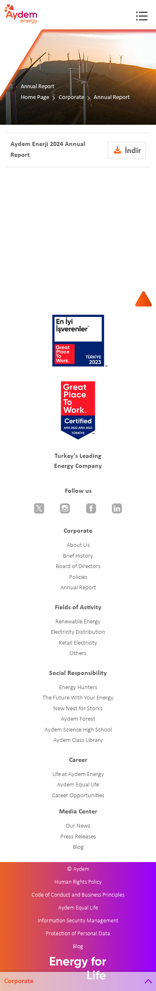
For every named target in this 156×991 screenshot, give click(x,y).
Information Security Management (78, 921)
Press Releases (78, 837)
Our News (78, 826)
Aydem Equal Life (78, 785)
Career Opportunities (78, 796)
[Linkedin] (117, 509)
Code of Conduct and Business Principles (78, 895)
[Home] (27, 18)
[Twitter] (39, 509)
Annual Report (78, 588)
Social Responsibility (78, 673)
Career (78, 760)
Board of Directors (78, 566)
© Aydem (78, 869)
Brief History (78, 556)
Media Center (78, 811)
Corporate (71, 97)
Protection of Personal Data (78, 934)
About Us (78, 545)
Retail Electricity (78, 643)
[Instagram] (65, 509)
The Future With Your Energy (78, 698)
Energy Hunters (78, 688)
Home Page (35, 97)
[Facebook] (91, 509)
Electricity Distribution (78, 632)
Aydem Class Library (78, 740)
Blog (78, 847)
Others (78, 653)
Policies (78, 577)
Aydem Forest (78, 719)
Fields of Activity (78, 607)
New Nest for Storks (78, 709)
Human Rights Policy (78, 882)
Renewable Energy (78, 622)
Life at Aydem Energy (78, 774)
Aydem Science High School (78, 730)
